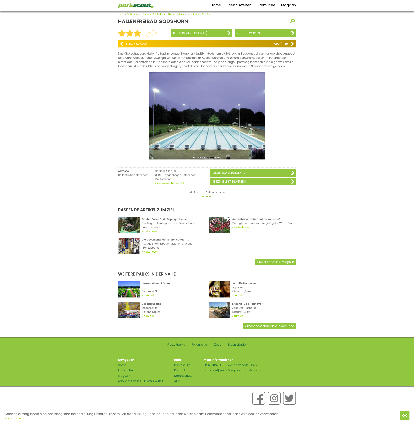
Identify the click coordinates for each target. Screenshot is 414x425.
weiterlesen (150, 231)
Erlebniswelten (239, 5)
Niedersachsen (176, 14)
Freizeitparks (176, 345)
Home (216, 5)
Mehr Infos (13, 418)
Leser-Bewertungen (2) (190, 33)
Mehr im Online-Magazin (276, 262)
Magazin (288, 5)
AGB (177, 381)
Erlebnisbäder (134, 14)
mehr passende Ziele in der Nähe (270, 326)
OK (404, 415)
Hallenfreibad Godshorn (199, 14)
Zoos (217, 345)
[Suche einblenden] (293, 21)
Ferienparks (199, 345)
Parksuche (266, 5)
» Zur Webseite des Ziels (170, 183)
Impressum (182, 365)
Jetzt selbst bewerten (229, 182)
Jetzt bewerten (248, 33)
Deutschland (159, 14)
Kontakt (179, 370)
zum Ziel (148, 295)
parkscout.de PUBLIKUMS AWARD (140, 381)
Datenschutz (183, 376)
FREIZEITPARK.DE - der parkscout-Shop (230, 365)
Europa (147, 14)
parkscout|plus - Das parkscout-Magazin (233, 370)
